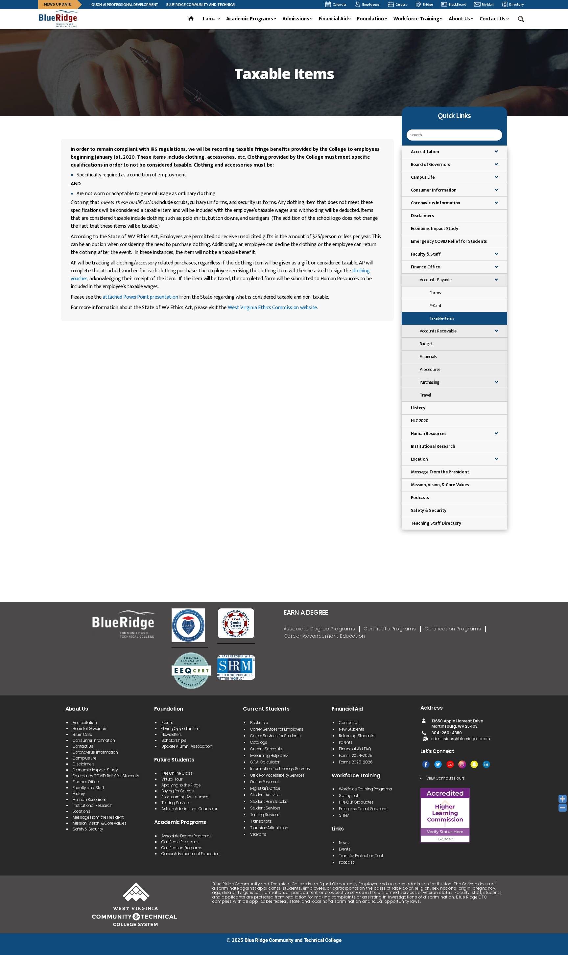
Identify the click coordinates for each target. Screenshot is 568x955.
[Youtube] (450, 764)
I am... (209, 19)
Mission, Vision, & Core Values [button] (440, 485)
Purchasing (430, 382)
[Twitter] (438, 764)
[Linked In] (486, 764)
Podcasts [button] (420, 497)
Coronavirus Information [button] (435, 203)
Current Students (266, 709)
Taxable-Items (442, 318)
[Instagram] (462, 764)
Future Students (174, 759)
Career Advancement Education (324, 636)
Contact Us (493, 19)
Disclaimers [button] (422, 215)
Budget (426, 344)
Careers (401, 5)
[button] (521, 19)
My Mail (487, 5)
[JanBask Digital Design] (60, 947)
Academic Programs (249, 19)
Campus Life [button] (423, 177)
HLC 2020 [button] (420, 420)
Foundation (370, 19)
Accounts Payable (436, 280)
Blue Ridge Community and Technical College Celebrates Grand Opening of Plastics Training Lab (233, 4)
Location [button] (419, 459)
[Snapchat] (474, 764)
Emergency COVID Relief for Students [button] (449, 241)
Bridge (428, 5)
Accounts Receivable (438, 331)
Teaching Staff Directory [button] (436, 523)
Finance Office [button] (425, 267)
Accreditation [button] (425, 151)
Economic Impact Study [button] (434, 228)
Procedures (430, 369)
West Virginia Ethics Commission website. (273, 307)
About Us (459, 19)
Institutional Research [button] (433, 446)
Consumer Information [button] (434, 190)
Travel (425, 395)
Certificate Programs (390, 628)
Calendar (339, 5)
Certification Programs (452, 628)
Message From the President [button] (440, 472)
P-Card (435, 305)
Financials (428, 356)
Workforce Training (416, 19)
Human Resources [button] (428, 433)
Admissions (295, 19)
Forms (435, 292)
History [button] (418, 408)
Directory (516, 5)
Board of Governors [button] (430, 164)
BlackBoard (457, 5)
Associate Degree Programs (319, 628)
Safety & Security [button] (428, 510)
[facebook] (426, 764)
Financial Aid (333, 19)
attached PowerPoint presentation (140, 297)
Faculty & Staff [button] (426, 254)
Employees (371, 5)
